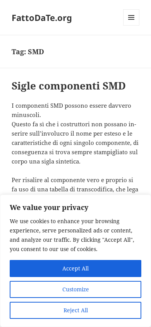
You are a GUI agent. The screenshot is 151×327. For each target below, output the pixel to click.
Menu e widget (131, 25)
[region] (75, 260)
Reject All (75, 310)
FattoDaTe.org (42, 17)
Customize (75, 289)
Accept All (75, 268)
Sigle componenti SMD (69, 86)
